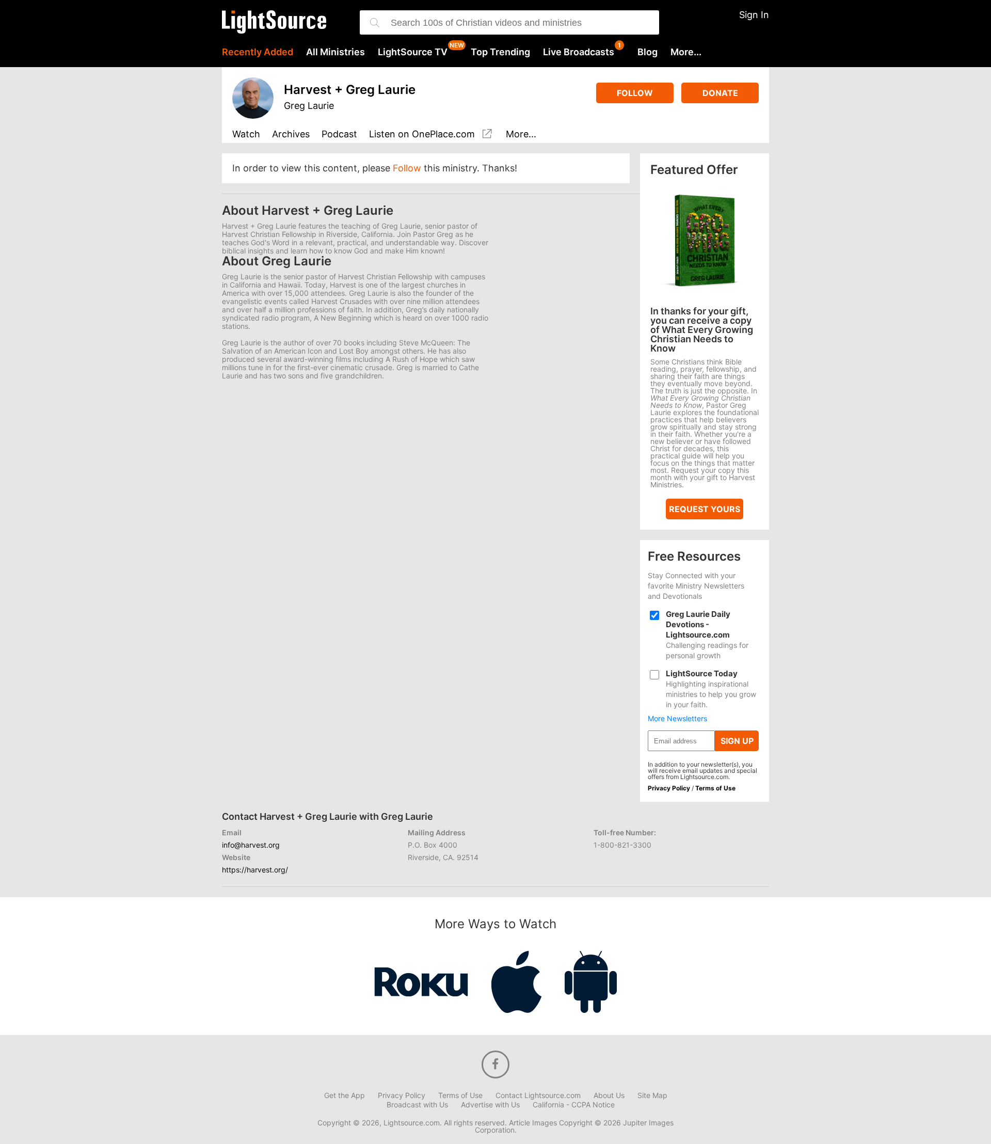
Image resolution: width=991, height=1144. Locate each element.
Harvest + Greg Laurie (349, 89)
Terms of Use (715, 788)
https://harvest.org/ (255, 869)
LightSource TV (412, 52)
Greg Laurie (309, 105)
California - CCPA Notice (574, 1104)
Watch (246, 134)
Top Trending (500, 52)
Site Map (652, 1095)
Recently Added (257, 52)
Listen (422, 134)
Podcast (339, 134)
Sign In (754, 14)
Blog (647, 52)
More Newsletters (677, 718)
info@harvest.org (251, 844)
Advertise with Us (490, 1104)
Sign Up (737, 741)
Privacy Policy (669, 788)
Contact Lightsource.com (538, 1095)
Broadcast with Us (417, 1104)
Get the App (344, 1095)
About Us (609, 1095)
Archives (291, 134)
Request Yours (704, 509)
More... (685, 52)
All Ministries (335, 52)
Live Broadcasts (578, 52)
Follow (635, 93)
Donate (720, 93)
